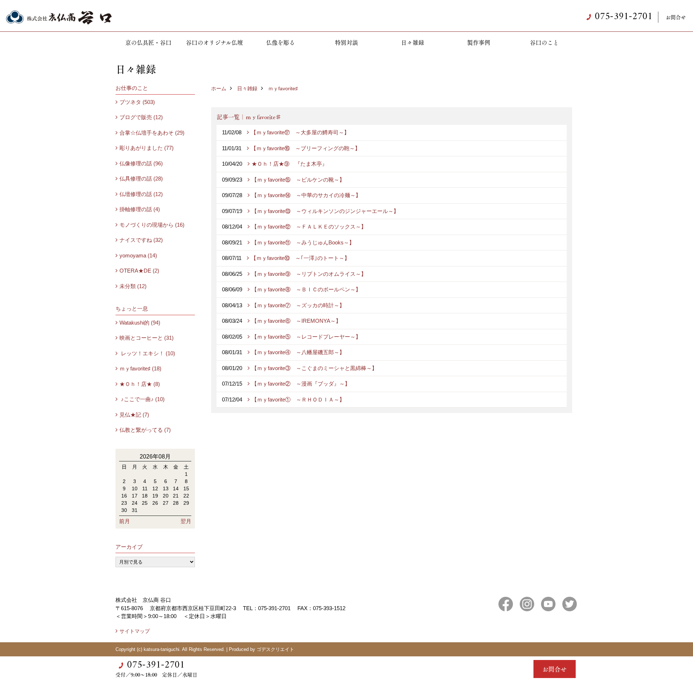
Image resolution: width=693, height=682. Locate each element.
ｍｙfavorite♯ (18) (140, 368)
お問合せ (676, 17)
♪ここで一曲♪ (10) (142, 399)
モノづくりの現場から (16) (151, 225)
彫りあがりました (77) (146, 148)
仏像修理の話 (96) (141, 163)
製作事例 (478, 42)
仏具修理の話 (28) (141, 178)
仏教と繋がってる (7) (145, 430)
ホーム (218, 88)
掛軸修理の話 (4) (139, 209)
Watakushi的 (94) (139, 323)
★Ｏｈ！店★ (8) (139, 384)
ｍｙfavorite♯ (283, 88)
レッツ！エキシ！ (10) (147, 353)
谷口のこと (544, 42)
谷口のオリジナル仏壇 (214, 42)
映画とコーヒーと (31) (146, 338)
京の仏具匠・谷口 (148, 42)
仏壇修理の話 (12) (141, 194)
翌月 (185, 521)
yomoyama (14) (138, 255)
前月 (124, 521)
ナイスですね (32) (141, 240)
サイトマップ (134, 631)
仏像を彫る (280, 42)
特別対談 (346, 42)
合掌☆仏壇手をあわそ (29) (151, 133)
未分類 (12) (133, 286)
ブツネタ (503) (137, 102)
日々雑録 (412, 42)
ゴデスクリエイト (275, 649)
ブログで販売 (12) (141, 117)
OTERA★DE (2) (139, 271)
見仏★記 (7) (134, 415)
